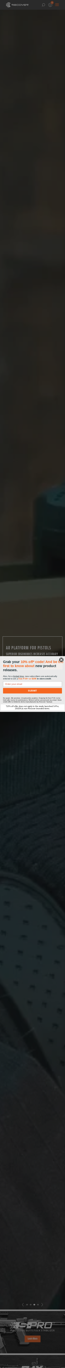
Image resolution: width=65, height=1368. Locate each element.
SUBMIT (32, 690)
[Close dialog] (61, 659)
